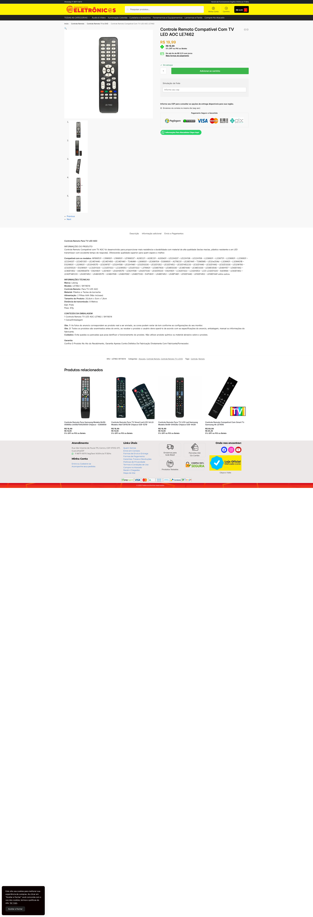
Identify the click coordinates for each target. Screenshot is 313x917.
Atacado (142, 359)
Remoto (201, 359)
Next (69, 219)
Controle (194, 359)
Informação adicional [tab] (151, 233)
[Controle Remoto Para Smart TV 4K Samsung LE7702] (245, 29)
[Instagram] (231, 450)
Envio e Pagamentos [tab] (173, 233)
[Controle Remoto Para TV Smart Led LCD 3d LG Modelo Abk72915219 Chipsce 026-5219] (133, 397)
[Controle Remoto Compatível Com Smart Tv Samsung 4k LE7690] (227, 397)
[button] (65, 28)
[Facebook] (224, 450)
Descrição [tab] (134, 233)
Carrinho (226, 11)
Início (66, 24)
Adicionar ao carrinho (210, 71)
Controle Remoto (77, 24)
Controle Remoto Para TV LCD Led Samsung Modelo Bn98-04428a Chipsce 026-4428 (178, 423)
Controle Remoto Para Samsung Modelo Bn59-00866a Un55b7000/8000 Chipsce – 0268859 (85, 423)
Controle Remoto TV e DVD (97, 24)
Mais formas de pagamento (177, 56)
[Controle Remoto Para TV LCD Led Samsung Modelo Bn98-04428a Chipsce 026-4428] (180, 397)
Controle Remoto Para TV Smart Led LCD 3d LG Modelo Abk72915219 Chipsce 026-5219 (132, 423)
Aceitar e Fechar (15, 909)
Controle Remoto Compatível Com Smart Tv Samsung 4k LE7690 (224, 423)
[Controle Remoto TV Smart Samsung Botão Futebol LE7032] (247, 29)
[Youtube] (238, 450)
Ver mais (13, 903)
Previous (71, 216)
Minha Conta (213, 11)
